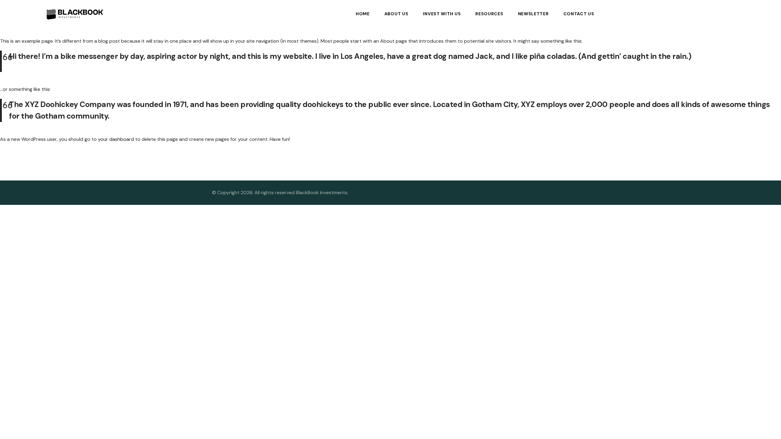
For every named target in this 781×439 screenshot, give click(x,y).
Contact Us (578, 13)
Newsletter (533, 13)
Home (363, 13)
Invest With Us (442, 13)
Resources (489, 13)
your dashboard (116, 139)
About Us (396, 13)
